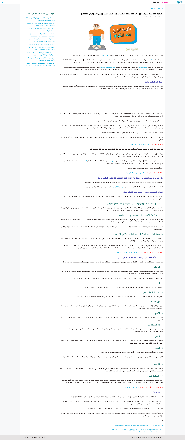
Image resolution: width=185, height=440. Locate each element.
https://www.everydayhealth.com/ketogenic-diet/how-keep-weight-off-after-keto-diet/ (139, 425)
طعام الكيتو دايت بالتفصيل (131, 387)
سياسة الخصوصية (156, 437)
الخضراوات (112, 161)
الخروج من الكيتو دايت (118, 187)
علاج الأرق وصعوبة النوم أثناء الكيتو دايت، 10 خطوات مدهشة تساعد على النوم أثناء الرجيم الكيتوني (136, 429)
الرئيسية (160, 8)
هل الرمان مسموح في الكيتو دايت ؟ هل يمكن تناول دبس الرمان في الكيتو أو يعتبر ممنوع (40, 53)
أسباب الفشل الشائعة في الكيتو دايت (138, 144)
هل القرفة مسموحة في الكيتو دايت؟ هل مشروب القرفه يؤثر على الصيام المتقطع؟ (41, 24)
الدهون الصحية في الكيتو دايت (135, 173)
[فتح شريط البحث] (2, 2)
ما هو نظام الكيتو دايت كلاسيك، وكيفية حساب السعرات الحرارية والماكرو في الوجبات (42, 48)
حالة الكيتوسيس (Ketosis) (107, 67)
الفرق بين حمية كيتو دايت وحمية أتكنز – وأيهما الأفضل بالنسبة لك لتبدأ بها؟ (41, 59)
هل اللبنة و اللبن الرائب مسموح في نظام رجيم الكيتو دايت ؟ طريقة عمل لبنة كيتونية (40, 19)
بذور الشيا (156, 2)
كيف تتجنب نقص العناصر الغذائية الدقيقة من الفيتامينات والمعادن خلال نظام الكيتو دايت (42, 35)
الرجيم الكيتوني (143, 67)
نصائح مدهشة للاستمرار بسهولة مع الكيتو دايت (130, 252)
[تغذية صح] (177, 2)
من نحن (133, 437)
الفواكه (85, 161)
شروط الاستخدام (140, 437)
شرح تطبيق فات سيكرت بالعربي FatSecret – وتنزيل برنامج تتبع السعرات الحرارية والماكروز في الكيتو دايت (40, 64)
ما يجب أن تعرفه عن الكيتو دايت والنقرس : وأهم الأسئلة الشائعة (145, 431)
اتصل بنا (148, 437)
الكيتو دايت (106, 55)
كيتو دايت (165, 2)
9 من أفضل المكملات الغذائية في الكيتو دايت (41, 44)
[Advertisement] (119, 102)
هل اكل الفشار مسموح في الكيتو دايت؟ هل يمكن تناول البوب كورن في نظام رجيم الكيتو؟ (41, 40)
